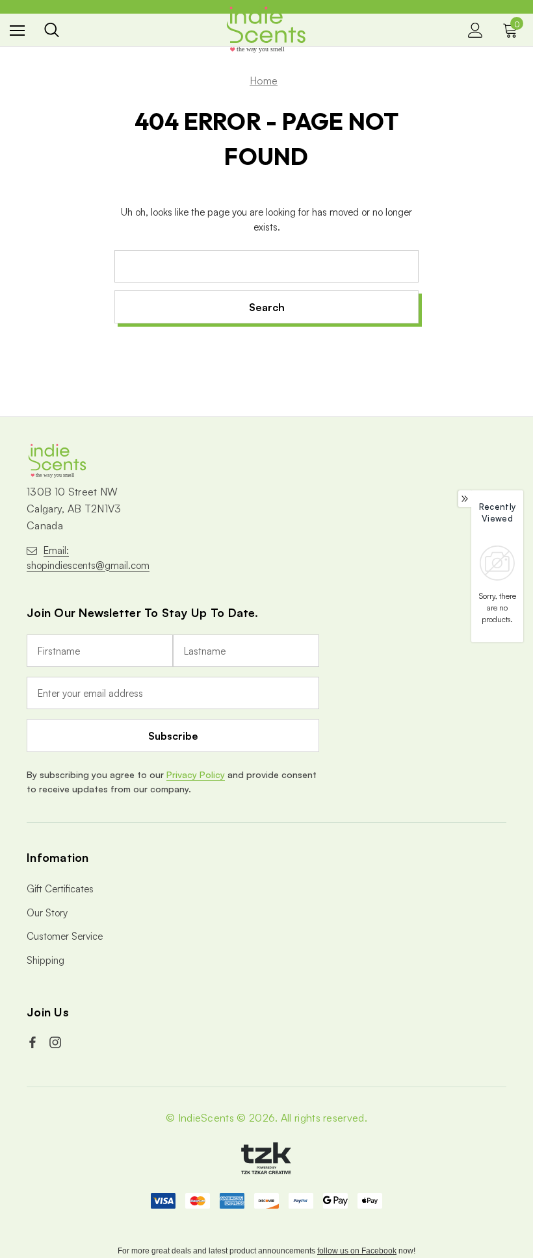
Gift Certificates (60, 889)
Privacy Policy (195, 774)
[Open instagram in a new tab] (56, 1042)
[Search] (51, 30)
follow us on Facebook (356, 1250)
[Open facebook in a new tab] (34, 1042)
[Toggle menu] (17, 30)
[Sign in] (475, 30)
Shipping (45, 960)
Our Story (47, 913)
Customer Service (65, 936)
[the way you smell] (266, 30)
